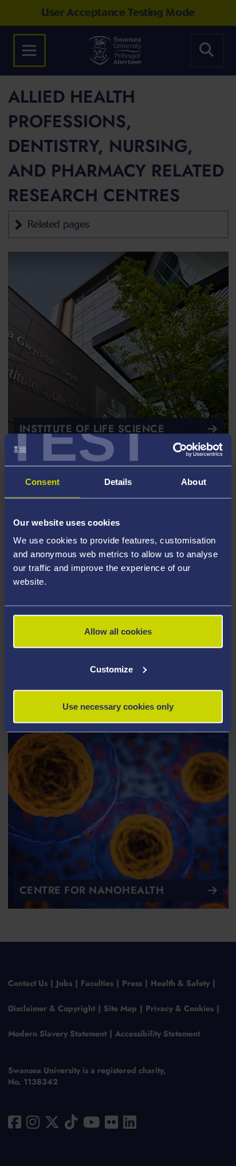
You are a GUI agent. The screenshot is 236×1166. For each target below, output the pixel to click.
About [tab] (193, 481)
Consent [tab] (42, 481)
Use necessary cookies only (118, 706)
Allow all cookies (118, 631)
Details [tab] (118, 481)
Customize (111, 669)
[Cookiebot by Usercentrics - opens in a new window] (173, 450)
